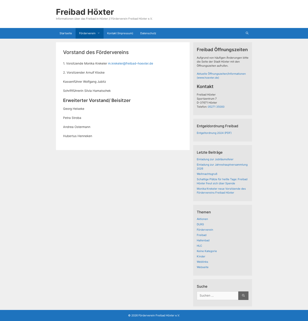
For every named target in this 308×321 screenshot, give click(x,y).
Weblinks (202, 261)
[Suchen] (243, 295)
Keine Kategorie (207, 251)
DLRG (200, 224)
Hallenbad (203, 240)
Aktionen (202, 219)
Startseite (66, 33)
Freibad (201, 235)
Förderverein (87, 33)
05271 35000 (216, 106)
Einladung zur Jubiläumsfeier (215, 159)
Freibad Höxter (85, 12)
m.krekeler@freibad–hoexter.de (130, 63)
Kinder (201, 256)
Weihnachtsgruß (207, 174)
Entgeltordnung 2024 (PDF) (214, 133)
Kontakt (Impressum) (120, 33)
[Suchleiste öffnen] (247, 33)
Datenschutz (148, 33)
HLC (199, 245)
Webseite (203, 267)
